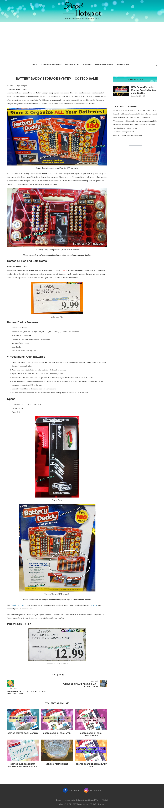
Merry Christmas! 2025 (57, 764)
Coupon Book (123, 65)
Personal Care (72, 65)
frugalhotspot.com (17, 605)
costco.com (93, 605)
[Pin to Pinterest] (60, 675)
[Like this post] (52, 675)
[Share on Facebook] (54, 675)
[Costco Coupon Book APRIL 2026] (57, 719)
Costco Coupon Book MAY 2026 (22, 733)
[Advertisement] (82, 42)
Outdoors (87, 65)
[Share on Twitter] (57, 675)
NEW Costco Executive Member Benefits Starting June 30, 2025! (143, 90)
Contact (105, 800)
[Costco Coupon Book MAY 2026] (23, 719)
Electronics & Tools (104, 65)
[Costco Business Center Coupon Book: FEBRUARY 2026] (23, 750)
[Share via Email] (63, 675)
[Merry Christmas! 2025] (57, 750)
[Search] (155, 65)
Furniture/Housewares (51, 65)
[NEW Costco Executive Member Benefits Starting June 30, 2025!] (121, 91)
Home (35, 65)
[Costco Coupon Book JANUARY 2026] (91, 750)
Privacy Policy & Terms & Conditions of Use (81, 800)
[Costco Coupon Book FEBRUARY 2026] (91, 719)
